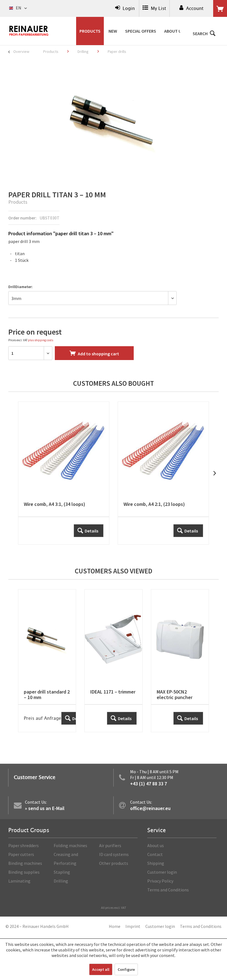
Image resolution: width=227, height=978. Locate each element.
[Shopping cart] (220, 8)
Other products (113, 863)
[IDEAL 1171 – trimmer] (113, 660)
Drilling (61, 881)
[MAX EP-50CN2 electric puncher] (180, 660)
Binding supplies (24, 872)
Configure (126, 969)
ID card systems (114, 854)
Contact (155, 854)
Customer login (162, 872)
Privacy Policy (160, 881)
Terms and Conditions (168, 889)
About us (155, 845)
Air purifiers (110, 845)
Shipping (155, 863)
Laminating (19, 881)
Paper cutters (21, 854)
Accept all (100, 969)
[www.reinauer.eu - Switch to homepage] (29, 31)
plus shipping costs (40, 340)
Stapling (62, 872)
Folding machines (70, 845)
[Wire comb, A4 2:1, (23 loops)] (163, 473)
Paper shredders (23, 845)
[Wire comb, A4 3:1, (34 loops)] (63, 473)
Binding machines (25, 863)
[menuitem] (125, 8)
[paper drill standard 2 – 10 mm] (47, 660)
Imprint (132, 926)
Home (114, 926)
